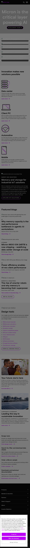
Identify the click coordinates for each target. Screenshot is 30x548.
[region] (14, 531)
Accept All (13, 534)
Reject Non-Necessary (14, 538)
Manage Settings (14, 542)
